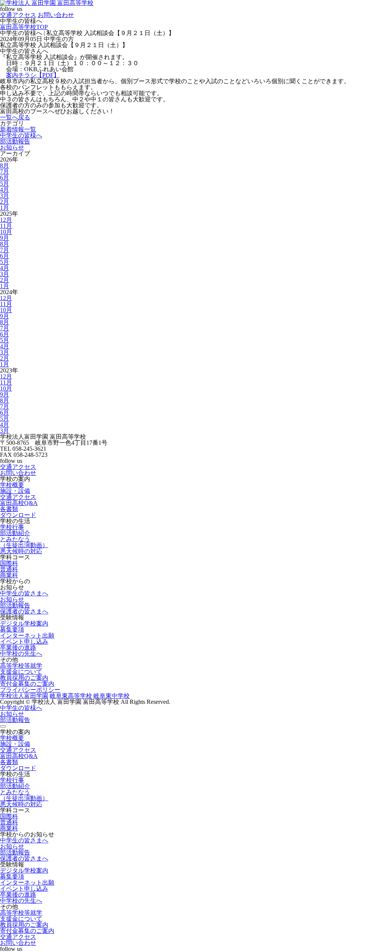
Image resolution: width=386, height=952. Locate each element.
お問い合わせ (56, 15)
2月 (4, 201)
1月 (4, 207)
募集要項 (12, 629)
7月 (4, 171)
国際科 (9, 563)
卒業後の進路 (18, 647)
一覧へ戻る (15, 117)
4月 (4, 189)
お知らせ (12, 147)
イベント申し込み (24, 641)
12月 (6, 220)
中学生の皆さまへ (24, 593)
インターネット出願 (27, 635)
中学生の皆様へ (21, 135)
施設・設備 (15, 491)
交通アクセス (18, 15)
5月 (4, 183)
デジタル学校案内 (24, 623)
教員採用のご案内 (24, 677)
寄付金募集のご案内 (27, 683)
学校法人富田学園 (24, 696)
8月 (4, 165)
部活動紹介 (15, 533)
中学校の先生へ (21, 653)
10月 (6, 232)
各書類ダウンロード (18, 512)
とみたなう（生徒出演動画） (24, 542)
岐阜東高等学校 (71, 696)
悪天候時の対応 (21, 551)
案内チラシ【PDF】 (33, 75)
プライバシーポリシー (30, 690)
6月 (4, 177)
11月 (6, 226)
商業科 (9, 575)
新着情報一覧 (18, 129)
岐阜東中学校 (111, 696)
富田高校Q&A (19, 503)
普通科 (9, 569)
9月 (4, 238)
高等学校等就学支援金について (21, 668)
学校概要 (12, 485)
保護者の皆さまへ (24, 611)
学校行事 (12, 527)
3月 (4, 195)
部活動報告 (15, 141)
